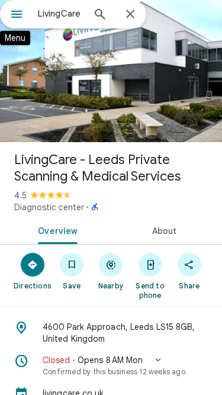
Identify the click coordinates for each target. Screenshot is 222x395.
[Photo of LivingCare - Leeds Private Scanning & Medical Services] (111, 71)
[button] (111, 365)
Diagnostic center (49, 207)
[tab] (55, 230)
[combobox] (60, 14)
